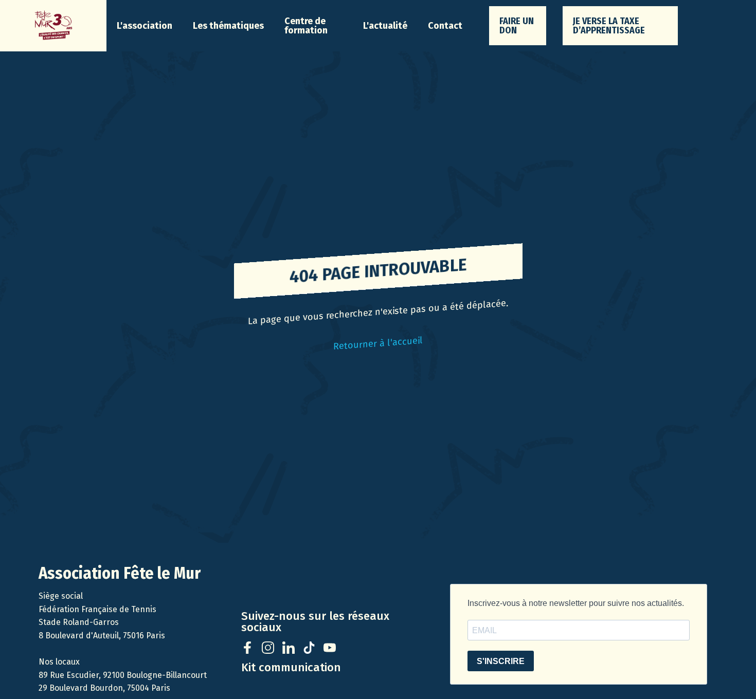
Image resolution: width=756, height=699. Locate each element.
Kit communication (291, 667)
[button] (144, 26)
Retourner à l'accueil (378, 343)
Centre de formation (306, 25)
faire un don (516, 25)
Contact (445, 25)
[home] (53, 25)
